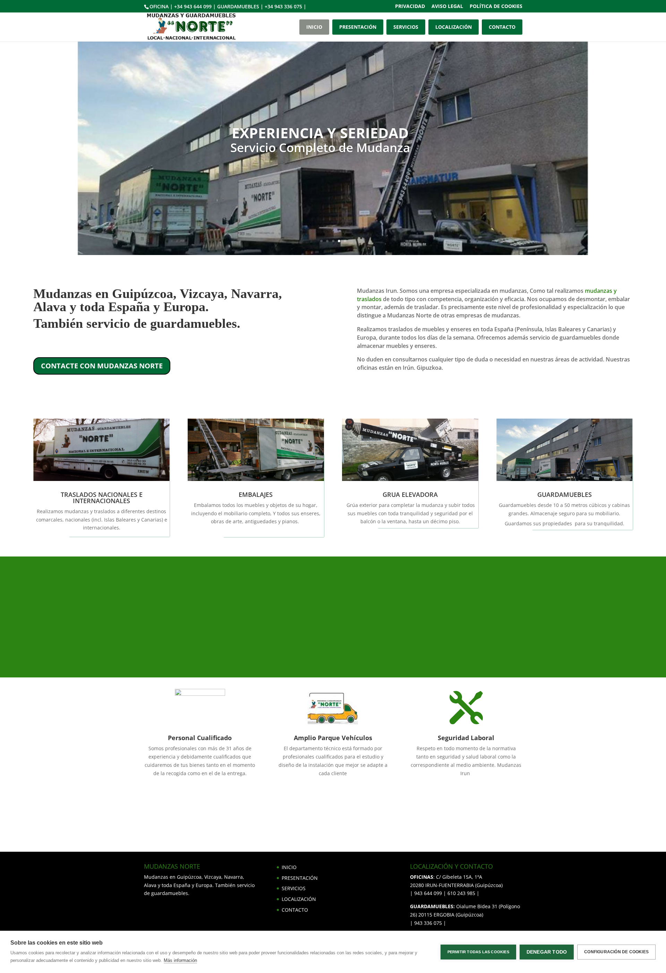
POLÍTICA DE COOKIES (496, 6)
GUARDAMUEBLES (564, 494)
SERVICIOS (405, 27)
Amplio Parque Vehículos (333, 738)
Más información (180, 960)
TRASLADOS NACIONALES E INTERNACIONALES (102, 497)
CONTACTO (502, 27)
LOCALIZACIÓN (453, 27)
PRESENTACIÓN (357, 27)
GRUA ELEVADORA (410, 494)
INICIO (314, 27)
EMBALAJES (256, 494)
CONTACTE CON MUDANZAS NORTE (102, 365)
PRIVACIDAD (410, 6)
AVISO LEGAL (447, 6)
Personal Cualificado (200, 738)
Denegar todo (547, 952)
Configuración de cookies (616, 951)
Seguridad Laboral (466, 738)
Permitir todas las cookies (478, 952)
